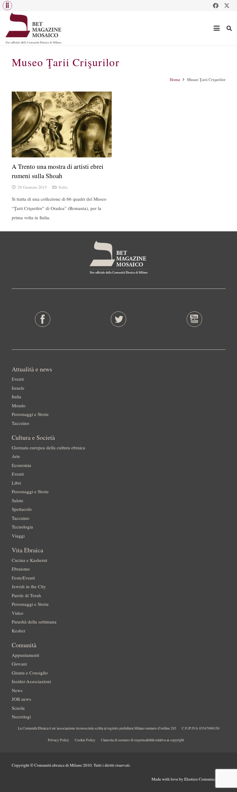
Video (17, 613)
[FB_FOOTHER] (43, 319)
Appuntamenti (25, 655)
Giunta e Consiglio (30, 673)
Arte (16, 456)
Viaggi (18, 536)
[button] (7, 5)
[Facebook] (215, 5)
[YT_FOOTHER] (194, 319)
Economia (21, 465)
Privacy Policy (58, 739)
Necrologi (21, 716)
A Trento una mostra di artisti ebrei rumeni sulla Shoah (57, 171)
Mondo (19, 405)
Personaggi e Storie (30, 414)
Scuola (18, 708)
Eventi (18, 379)
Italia (63, 187)
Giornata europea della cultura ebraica (48, 447)
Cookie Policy (85, 739)
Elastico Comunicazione (205, 779)
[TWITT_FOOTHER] (118, 319)
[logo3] (34, 28)
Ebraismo (21, 569)
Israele (18, 388)
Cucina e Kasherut (29, 560)
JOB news (21, 699)
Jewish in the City (29, 586)
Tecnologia (22, 527)
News (17, 690)
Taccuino (20, 423)
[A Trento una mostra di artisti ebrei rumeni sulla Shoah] (62, 124)
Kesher (18, 630)
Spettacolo (22, 509)
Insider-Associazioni (31, 681)
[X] (226, 5)
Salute (17, 500)
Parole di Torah (26, 595)
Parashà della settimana (34, 622)
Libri (16, 483)
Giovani (19, 664)
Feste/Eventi (23, 578)
